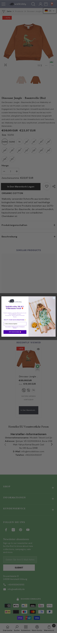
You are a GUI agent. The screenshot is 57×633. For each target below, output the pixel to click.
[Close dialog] (54, 298)
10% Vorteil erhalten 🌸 (15, 331)
